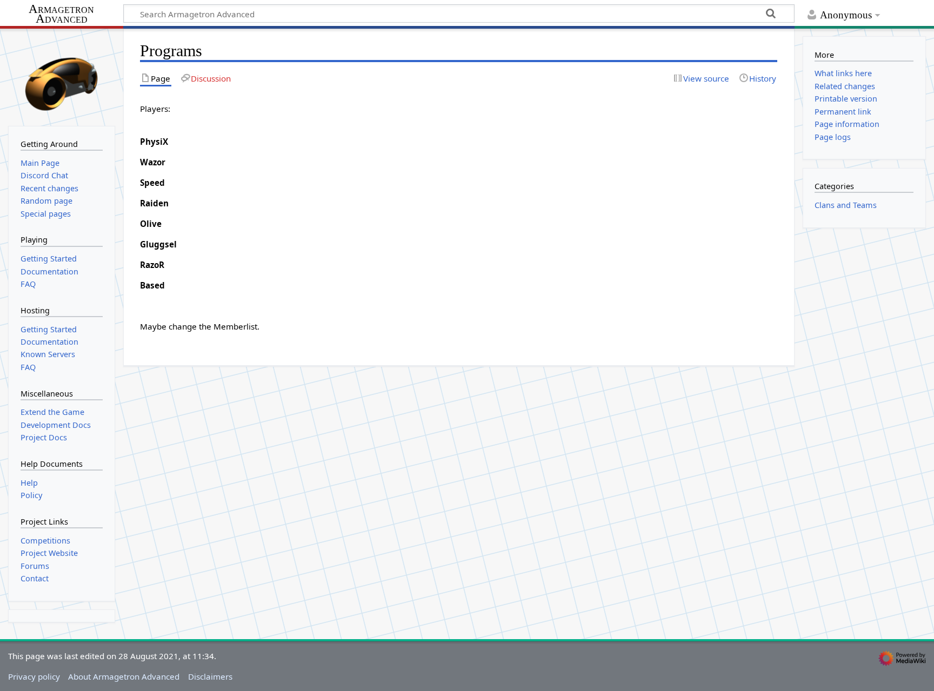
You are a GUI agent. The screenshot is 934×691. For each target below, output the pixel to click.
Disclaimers (210, 676)
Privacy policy (34, 676)
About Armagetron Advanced (123, 676)
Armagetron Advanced (61, 14)
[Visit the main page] (61, 76)
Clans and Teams (846, 205)
